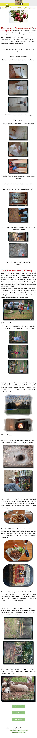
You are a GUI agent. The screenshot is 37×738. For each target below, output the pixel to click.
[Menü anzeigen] (7, 5)
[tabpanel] (18, 35)
